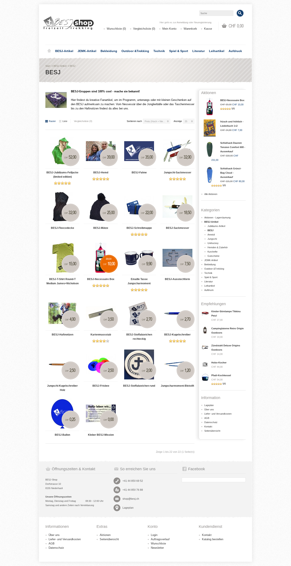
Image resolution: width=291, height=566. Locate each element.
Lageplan (209, 405)
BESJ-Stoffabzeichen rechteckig (139, 336)
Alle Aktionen (210, 194)
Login (154, 535)
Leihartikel (216, 51)
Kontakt (208, 426)
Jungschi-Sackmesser (177, 172)
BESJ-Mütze (100, 227)
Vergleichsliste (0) (144, 28)
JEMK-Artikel (87, 51)
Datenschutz (211, 422)
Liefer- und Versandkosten (218, 413)
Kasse (208, 28)
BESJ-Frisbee (100, 385)
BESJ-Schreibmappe (139, 227)
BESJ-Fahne (139, 172)
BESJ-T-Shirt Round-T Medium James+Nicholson (62, 281)
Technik (159, 51)
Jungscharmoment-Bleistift (177, 385)
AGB (206, 418)
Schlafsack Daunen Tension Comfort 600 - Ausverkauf (232, 147)
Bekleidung (109, 51)
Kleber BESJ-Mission (101, 434)
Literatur (198, 51)
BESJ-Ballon (62, 434)
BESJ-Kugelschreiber (177, 334)
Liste (64, 121)
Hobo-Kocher (218, 362)
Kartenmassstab (101, 334)
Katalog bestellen (212, 539)
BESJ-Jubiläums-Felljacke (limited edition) (62, 174)
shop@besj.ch (130, 498)
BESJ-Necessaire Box (100, 279)
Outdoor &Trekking (135, 51)
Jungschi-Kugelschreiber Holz (62, 388)
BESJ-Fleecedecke (62, 227)
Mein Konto (169, 28)
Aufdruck (235, 51)
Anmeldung (182, 22)
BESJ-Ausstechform (177, 279)
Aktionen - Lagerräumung (217, 217)
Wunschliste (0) (116, 28)
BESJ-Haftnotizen (62, 334)
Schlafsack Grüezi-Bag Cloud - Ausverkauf (230, 172)
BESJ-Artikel (64, 51)
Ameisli (211, 234)
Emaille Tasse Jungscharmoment (139, 281)
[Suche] (240, 13)
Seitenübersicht (212, 431)
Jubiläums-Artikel (216, 226)
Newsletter (157, 547)
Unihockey (213, 243)
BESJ (72, 66)
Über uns (209, 409)
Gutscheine (213, 256)
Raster (52, 121)
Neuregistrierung (202, 22)
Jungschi (212, 239)
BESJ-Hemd (100, 172)
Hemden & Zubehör (217, 247)
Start (47, 66)
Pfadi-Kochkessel (221, 375)
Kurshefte (212, 251)
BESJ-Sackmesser (177, 227)
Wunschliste (158, 543)
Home (49, 51)
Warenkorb (190, 28)
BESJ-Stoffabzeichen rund (139, 385)
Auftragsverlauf (160, 539)
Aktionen (105, 535)
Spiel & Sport (178, 51)
